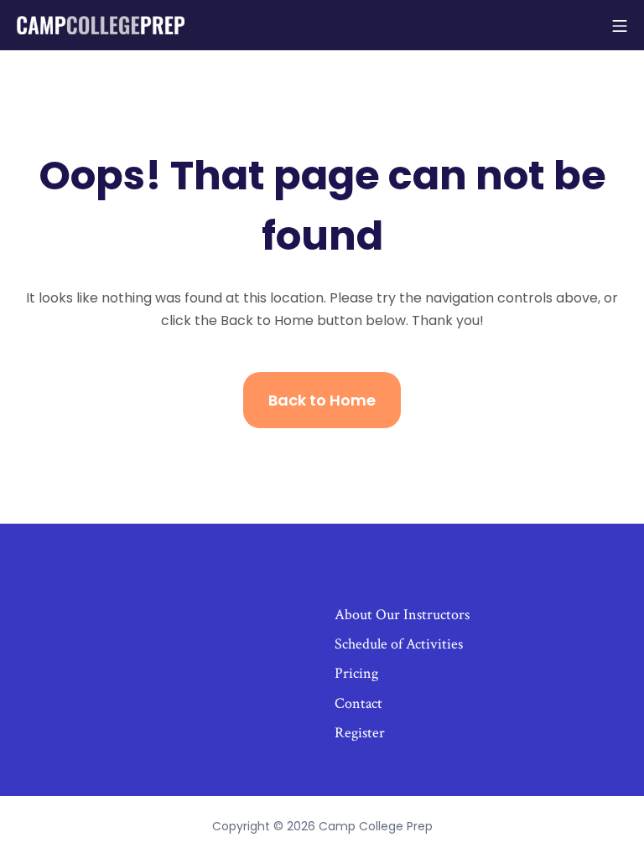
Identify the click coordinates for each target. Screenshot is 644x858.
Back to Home (322, 400)
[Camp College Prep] (100, 25)
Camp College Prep (376, 826)
